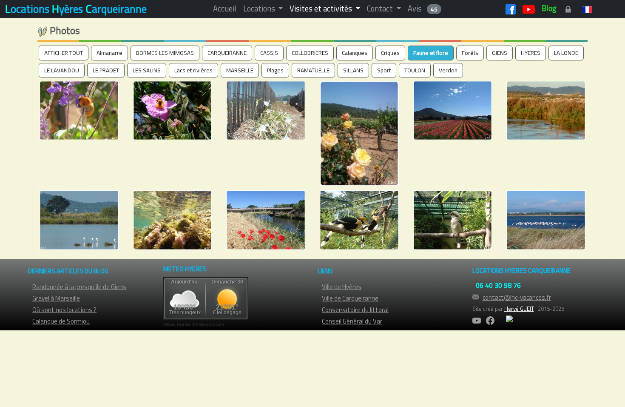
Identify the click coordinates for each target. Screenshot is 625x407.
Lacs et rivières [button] (193, 70)
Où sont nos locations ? (64, 310)
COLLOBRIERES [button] (310, 53)
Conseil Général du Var (352, 321)
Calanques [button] (354, 53)
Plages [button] (275, 70)
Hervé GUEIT (519, 308)
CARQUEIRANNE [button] (227, 53)
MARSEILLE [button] (239, 70)
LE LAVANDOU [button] (61, 70)
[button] (589, 8)
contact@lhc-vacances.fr (517, 297)
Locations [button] (260, 8)
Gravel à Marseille (56, 298)
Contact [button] (381, 8)
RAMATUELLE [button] (313, 70)
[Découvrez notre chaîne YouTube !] (529, 8)
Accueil (224, 8)
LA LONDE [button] (566, 53)
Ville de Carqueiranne (350, 298)
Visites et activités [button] (322, 8)
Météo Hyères (176, 324)
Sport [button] (384, 70)
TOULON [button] (414, 70)
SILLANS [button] (353, 70)
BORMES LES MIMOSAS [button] (165, 53)
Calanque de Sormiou (61, 321)
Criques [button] (390, 53)
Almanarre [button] (109, 53)
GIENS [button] (499, 53)
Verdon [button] (448, 70)
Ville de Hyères (341, 287)
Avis (423, 8)
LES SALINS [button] (147, 70)
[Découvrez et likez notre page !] (511, 8)
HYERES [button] (530, 53)
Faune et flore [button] (430, 53)
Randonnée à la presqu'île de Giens (79, 287)
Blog (549, 8)
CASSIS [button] (269, 53)
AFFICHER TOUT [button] (63, 53)
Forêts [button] (470, 53)
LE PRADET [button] (106, 70)
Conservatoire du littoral (355, 310)
